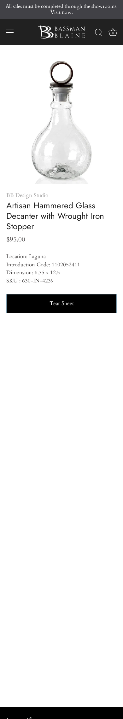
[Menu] (10, 32)
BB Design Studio (27, 195)
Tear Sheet (62, 303)
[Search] (99, 33)
